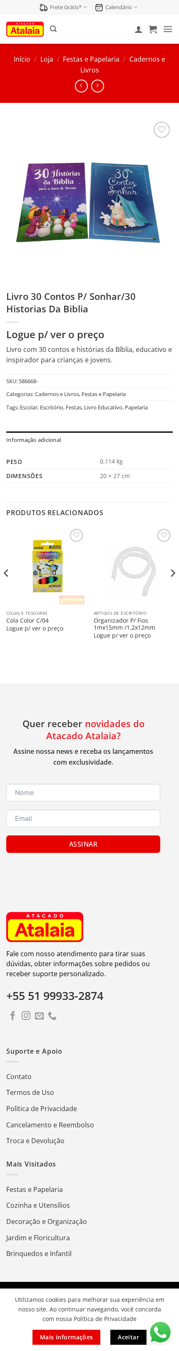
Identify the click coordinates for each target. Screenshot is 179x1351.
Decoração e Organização (46, 1221)
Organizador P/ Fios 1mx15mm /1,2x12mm (124, 624)
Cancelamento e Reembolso (50, 1124)
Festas (74, 407)
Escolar (28, 407)
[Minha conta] (138, 29)
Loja (46, 59)
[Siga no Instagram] (26, 1016)
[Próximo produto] (81, 86)
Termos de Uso (30, 1092)
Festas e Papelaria (91, 59)
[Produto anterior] (97, 86)
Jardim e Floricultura (38, 1237)
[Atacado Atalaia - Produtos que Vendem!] (25, 29)
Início (22, 59)
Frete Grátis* (66, 7)
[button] (53, 29)
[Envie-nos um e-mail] (39, 1016)
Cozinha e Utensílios (38, 1205)
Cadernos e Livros (57, 394)
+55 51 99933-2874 (54, 995)
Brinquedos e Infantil (39, 1253)
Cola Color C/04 (27, 620)
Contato (19, 1076)
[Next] (172, 590)
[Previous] (7, 590)
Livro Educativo (103, 407)
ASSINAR (83, 844)
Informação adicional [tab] (33, 440)
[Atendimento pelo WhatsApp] (160, 1332)
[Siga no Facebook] (12, 1016)
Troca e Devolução (35, 1140)
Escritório (51, 407)
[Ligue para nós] (52, 1016)
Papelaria (136, 407)
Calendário (118, 7)
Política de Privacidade (41, 1108)
